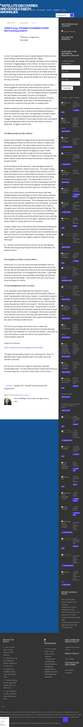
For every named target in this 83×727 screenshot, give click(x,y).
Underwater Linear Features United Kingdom (76, 559)
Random (77, 98)
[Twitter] (67, 45)
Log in (64, 10)
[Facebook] (63, 45)
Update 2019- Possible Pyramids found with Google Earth (26, 29)
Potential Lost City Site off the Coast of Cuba (76, 365)
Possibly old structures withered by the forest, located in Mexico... (70, 405)
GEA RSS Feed (50, 643)
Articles (34, 23)
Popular (64, 98)
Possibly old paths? (66, 394)
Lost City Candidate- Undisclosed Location (76, 448)
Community (56, 10)
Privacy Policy (69, 659)
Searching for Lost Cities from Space (76, 380)
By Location (41, 10)
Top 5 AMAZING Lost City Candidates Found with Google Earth (76, 348)
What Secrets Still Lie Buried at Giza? (76, 104)
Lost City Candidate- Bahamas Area (76, 255)
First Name (65, 71)
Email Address (66, 63)
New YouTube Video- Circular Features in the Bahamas (69, 602)
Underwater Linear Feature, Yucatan (76, 141)
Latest (71, 98)
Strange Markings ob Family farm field (76, 418)
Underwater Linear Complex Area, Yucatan (76, 526)
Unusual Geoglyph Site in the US (76, 189)
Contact (49, 10)
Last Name (65, 79)
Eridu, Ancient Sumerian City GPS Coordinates (76, 434)
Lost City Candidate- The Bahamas (76, 220)
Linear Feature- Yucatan (75, 494)
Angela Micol (24, 395)
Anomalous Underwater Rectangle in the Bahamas (76, 158)
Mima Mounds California (75, 463)
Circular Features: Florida (75, 508)
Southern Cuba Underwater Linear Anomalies (76, 205)
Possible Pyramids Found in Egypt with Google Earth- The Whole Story (70, 624)
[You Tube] (71, 45)
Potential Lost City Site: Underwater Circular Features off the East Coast (70, 609)
